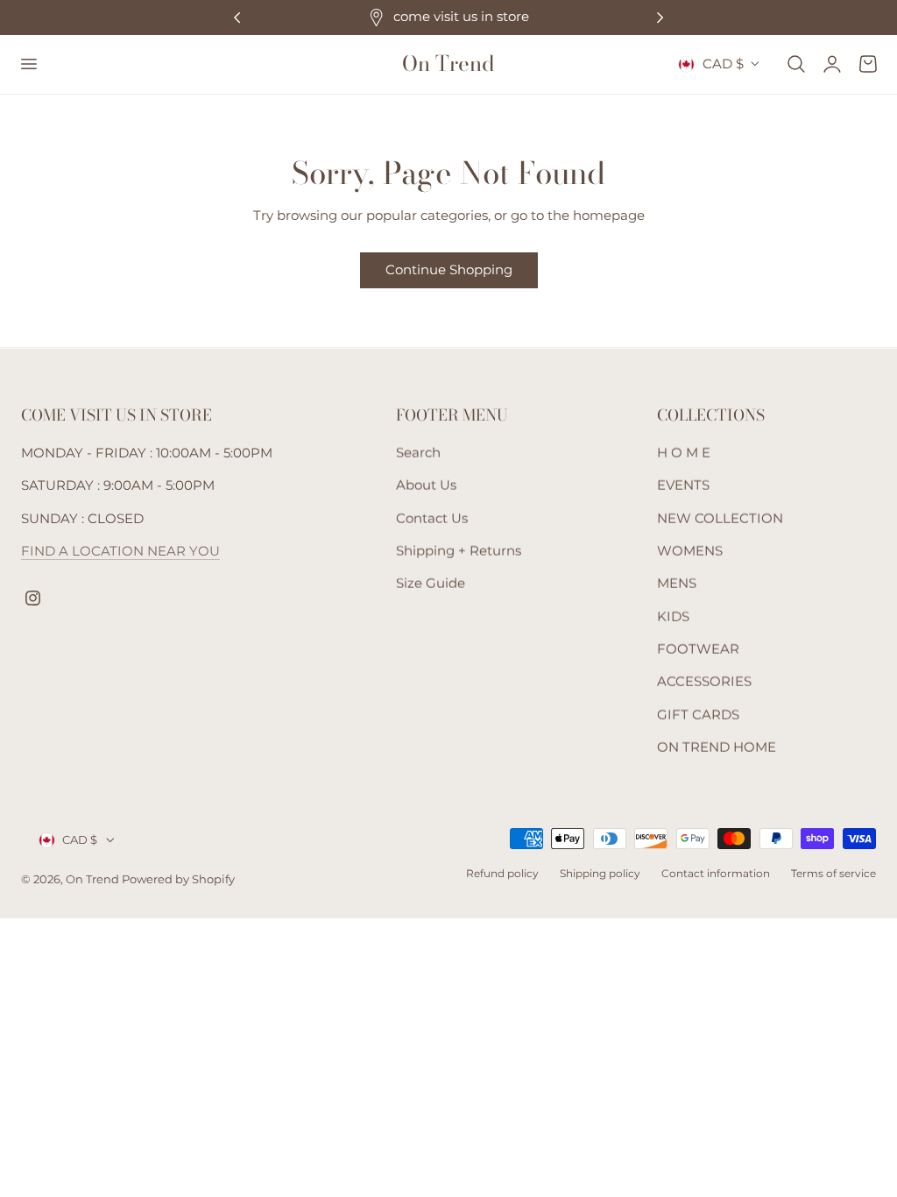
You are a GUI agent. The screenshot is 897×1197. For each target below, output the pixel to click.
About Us (426, 485)
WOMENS (690, 551)
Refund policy (502, 874)
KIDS (673, 617)
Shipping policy (600, 874)
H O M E (683, 453)
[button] (28, 64)
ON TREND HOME (716, 747)
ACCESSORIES (704, 682)
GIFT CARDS (698, 715)
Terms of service (833, 874)
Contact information (715, 874)
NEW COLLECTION (720, 519)
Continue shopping (448, 269)
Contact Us (432, 519)
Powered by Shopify (178, 879)
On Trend (94, 879)
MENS (676, 583)
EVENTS (683, 485)
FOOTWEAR (698, 649)
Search (418, 453)
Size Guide (430, 583)
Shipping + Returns (458, 551)
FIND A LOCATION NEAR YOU (120, 551)
